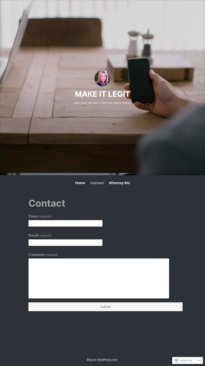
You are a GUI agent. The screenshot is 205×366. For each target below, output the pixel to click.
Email (39, 235)
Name (39, 216)
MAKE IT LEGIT (102, 94)
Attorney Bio (119, 183)
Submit (105, 307)
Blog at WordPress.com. (102, 359)
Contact (97, 183)
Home (80, 183)
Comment (43, 254)
